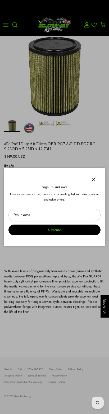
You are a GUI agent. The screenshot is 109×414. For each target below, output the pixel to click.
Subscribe (54, 229)
